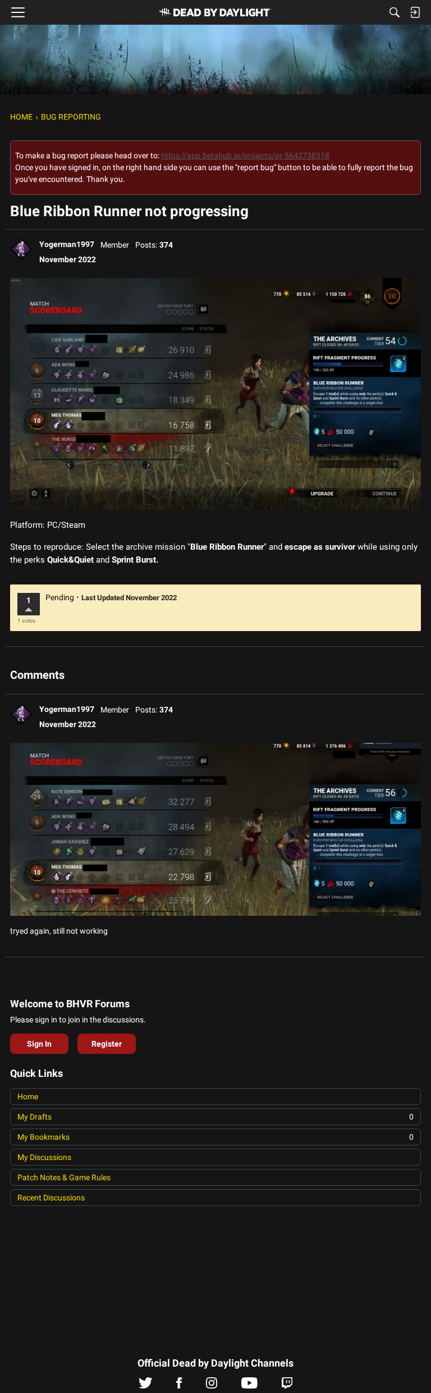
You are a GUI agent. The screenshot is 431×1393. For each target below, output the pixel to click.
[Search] (394, 12)
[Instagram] (211, 1385)
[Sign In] (415, 12)
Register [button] (106, 1043)
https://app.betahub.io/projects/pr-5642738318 (245, 155)
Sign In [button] (39, 1043)
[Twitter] (146, 1385)
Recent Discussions (51, 1197)
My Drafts (215, 1116)
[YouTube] (249, 1385)
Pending (59, 597)
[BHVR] (215, 12)
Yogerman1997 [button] (66, 244)
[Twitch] (287, 1385)
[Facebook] (179, 1385)
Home (27, 1096)
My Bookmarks (215, 1136)
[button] (21, 249)
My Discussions (44, 1157)
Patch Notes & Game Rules (64, 1177)
